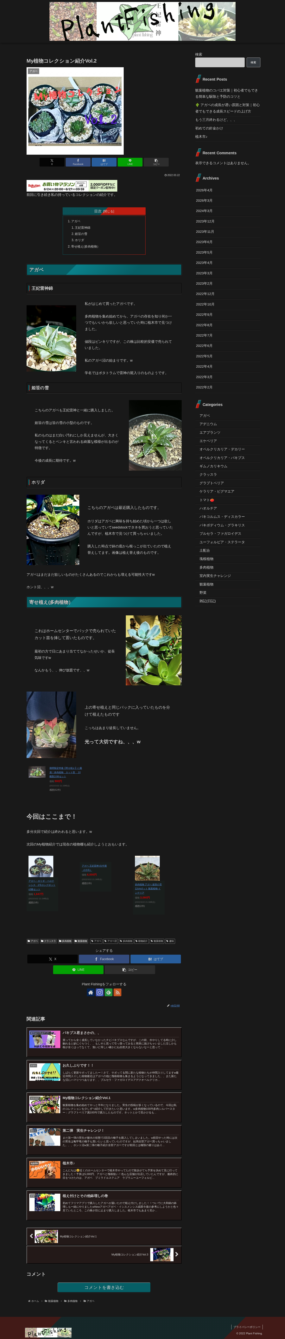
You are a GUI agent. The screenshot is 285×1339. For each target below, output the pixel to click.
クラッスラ (50, 941)
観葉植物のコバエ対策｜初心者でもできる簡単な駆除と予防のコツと (226, 93)
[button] (156, 162)
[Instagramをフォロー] (100, 992)
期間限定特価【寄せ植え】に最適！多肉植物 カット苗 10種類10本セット (65, 772)
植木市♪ (201, 137)
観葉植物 (82, 941)
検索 (198, 54)
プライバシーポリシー (247, 1327)
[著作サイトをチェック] (91, 992)
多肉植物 (66, 941)
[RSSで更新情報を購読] (117, 992)
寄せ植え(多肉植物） (85, 246)
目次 (98, 211)
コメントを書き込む (104, 1287)
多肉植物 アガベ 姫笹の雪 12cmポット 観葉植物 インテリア (148, 888)
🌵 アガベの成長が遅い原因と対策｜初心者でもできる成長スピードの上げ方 (227, 108)
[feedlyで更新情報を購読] (108, 992)
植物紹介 (143, 941)
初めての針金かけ (209, 128)
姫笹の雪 (81, 234)
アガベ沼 (112, 941)
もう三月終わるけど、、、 (216, 120)
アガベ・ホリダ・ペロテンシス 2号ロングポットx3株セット (41, 885)
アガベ (75, 221)
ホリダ (79, 240)
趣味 (171, 941)
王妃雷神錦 (82, 227)
